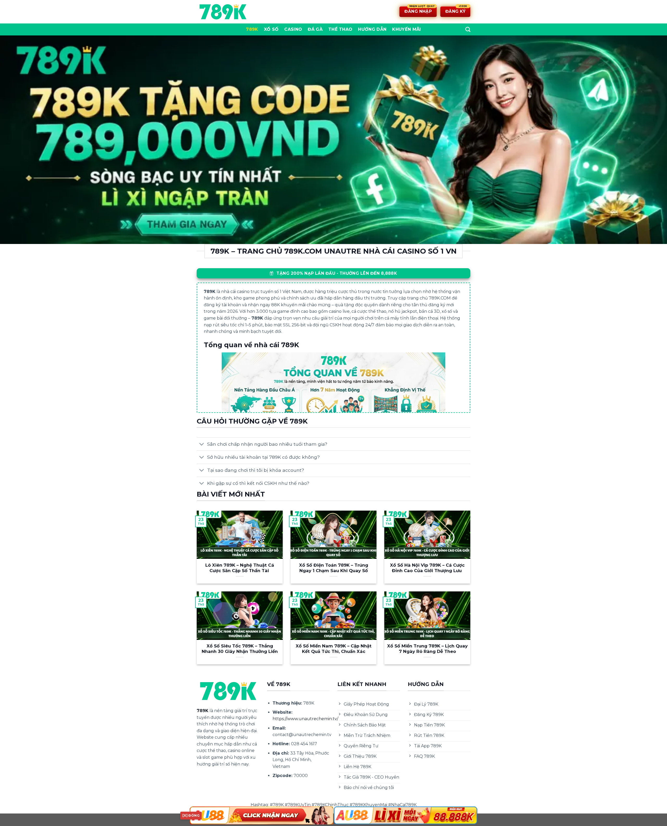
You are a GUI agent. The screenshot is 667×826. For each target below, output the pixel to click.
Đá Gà (315, 29)
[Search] (467, 29)
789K (252, 29)
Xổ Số (271, 29)
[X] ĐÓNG (191, 815)
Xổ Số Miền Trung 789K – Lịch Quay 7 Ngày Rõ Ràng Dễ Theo (427, 648)
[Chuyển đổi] (202, 444)
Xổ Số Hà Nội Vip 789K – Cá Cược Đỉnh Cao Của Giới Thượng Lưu (427, 567)
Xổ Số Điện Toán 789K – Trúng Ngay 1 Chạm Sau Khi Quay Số (333, 567)
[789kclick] (223, 12)
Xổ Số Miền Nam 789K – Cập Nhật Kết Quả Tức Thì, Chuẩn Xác (334, 648)
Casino (293, 29)
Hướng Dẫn (372, 29)
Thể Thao (340, 29)
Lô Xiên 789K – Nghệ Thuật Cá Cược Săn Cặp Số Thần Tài (239, 567)
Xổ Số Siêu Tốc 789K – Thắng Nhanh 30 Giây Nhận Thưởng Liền (240, 648)
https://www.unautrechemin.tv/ (305, 718)
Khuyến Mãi (406, 29)
